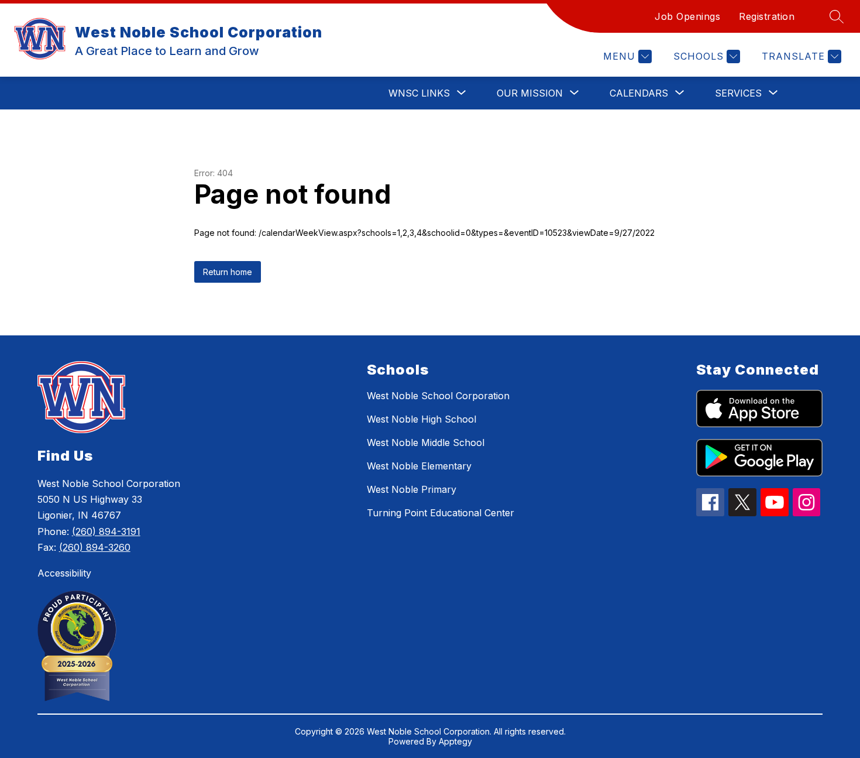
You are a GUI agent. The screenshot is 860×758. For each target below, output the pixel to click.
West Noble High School (421, 419)
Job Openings (687, 16)
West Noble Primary (411, 489)
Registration (766, 16)
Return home (227, 272)
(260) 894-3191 (106, 531)
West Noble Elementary (419, 466)
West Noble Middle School (425, 442)
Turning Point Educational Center (440, 513)
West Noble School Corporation (438, 396)
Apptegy (455, 741)
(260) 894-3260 (94, 547)
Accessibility (64, 573)
